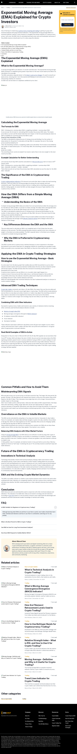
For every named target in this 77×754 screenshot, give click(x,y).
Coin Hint (11, 495)
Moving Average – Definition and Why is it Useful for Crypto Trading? (40, 662)
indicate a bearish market (30, 218)
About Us (57, 2)
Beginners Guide (55, 725)
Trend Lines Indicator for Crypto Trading (37, 679)
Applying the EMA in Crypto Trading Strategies (12, 48)
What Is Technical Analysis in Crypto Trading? (39, 571)
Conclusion (4, 53)
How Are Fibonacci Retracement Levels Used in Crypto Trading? (39, 608)
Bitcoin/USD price (38, 161)
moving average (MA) (12, 434)
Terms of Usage (28, 726)
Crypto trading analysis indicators (10, 181)
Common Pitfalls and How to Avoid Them (11, 50)
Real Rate (40, 721)
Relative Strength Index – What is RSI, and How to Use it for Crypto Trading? (40, 643)
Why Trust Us (41, 715)
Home (2, 7)
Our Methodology (42, 718)
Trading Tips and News (33, 2)
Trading (8, 7)
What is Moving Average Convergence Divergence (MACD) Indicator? (37, 589)
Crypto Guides (47, 2)
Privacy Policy (28, 724)
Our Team (66, 2)
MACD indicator (32, 314)
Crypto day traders (6, 289)
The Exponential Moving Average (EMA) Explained (13, 44)
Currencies (12, 2)
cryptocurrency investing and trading (28, 31)
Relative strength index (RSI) (12, 311)
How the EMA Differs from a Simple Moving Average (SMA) (16, 46)
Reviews (21, 2)
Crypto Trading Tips (56, 723)
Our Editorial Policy (29, 721)
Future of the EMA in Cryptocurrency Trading (12, 52)
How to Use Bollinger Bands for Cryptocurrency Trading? (40, 625)
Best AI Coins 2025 (69, 718)
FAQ (2, 55)
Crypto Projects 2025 (70, 715)
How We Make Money (43, 724)
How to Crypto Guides (31, 567)
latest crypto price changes (34, 75)
